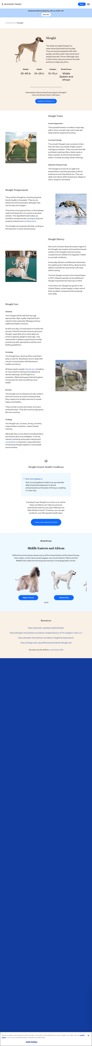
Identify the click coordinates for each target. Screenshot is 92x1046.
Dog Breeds (10, 23)
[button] (84, 585)
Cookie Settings (31, 1042)
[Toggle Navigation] (88, 4)
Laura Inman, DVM (56, 650)
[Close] (88, 1035)
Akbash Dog (63, 598)
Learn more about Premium (46, 522)
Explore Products (46, 101)
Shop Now (46, 15)
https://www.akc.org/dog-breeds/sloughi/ (46, 628)
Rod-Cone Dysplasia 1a (34, 479)
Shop (82, 4)
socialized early (29, 221)
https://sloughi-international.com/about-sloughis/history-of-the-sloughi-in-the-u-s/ (46, 633)
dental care (30, 369)
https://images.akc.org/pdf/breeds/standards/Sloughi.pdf (46, 643)
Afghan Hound (28, 598)
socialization (10, 442)
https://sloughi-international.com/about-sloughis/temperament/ (46, 638)
